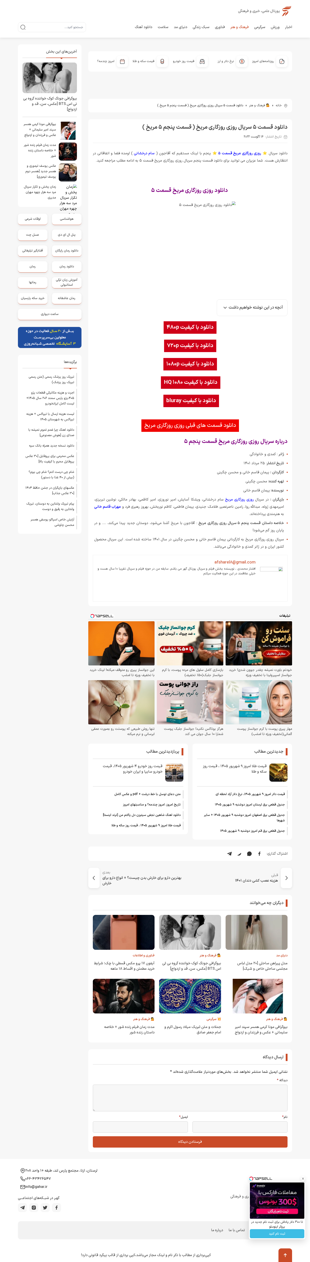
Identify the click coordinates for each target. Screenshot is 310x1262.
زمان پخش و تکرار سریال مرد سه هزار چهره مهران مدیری (40, 192)
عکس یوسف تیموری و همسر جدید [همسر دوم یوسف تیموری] (40, 171)
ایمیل (183, 1117)
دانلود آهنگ (143, 27)
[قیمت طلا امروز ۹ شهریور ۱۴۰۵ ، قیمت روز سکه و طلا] (278, 773)
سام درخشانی (144, 153)
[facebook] (56, 1207)
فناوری (220, 27)
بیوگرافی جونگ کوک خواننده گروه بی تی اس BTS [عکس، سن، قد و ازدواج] (191, 966)
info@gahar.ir (36, 1187)
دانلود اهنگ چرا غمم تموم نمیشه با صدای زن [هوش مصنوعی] (51, 433)
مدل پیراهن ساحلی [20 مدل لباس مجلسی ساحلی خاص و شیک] (262, 966)
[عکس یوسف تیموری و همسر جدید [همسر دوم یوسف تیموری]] (68, 172)
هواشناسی (67, 219)
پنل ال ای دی (67, 234)
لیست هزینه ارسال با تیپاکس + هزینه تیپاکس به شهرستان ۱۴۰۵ (50, 417)
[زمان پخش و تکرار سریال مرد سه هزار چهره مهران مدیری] (68, 193)
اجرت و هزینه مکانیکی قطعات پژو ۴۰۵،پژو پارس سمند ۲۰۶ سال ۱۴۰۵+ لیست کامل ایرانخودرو (50, 398)
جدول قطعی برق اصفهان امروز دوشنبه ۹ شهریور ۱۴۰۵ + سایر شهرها (244, 818)
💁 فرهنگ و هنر (259, 105)
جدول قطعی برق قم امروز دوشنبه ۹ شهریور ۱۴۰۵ (252, 831)
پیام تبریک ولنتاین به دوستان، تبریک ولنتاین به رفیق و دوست (50, 506)
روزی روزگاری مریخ (239, 499)
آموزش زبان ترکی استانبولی (66, 282)
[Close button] (303, 1178)
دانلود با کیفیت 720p (190, 346)
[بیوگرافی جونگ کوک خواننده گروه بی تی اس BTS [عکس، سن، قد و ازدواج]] (49, 78)
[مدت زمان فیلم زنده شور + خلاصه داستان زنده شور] (68, 152)
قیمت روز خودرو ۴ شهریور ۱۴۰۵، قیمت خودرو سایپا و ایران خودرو (132, 769)
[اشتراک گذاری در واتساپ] (249, 853)
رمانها (32, 282)
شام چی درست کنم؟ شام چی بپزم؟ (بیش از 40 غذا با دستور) (51, 475)
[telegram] (22, 1207)
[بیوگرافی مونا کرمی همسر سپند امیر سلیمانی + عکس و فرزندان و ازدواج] (68, 131)
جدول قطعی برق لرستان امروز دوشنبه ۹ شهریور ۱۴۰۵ (250, 804)
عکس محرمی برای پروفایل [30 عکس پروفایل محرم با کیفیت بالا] (49, 459)
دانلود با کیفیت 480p (190, 327)
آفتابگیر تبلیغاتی (32, 250)
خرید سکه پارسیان (32, 298)
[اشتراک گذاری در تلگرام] (229, 853)
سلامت (163, 27)
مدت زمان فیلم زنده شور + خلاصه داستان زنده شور (40, 150)
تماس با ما (237, 1230)
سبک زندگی (201, 27)
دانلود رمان (66, 266)
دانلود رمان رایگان (66, 250)
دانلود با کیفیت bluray (191, 401)
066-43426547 (38, 1179)
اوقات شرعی (33, 219)
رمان (33, 266)
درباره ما (217, 1230)
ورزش (275, 27)
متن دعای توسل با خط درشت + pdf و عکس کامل (147, 794)
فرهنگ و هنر (239, 27)
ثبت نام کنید (277, 1233)
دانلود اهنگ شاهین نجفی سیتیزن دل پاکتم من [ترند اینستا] (142, 815)
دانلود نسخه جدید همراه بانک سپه (51, 445)
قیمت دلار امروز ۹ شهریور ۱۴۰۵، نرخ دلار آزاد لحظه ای (250, 794)
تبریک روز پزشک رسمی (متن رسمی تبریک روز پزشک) (51, 380)
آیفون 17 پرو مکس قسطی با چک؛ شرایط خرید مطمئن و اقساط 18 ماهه (124, 966)
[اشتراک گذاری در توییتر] (239, 853)
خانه (279, 105)
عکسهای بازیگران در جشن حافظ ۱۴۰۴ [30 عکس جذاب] (49, 491)
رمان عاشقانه (66, 298)
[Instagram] (33, 1207)
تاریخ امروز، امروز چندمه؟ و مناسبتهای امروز (152, 804)
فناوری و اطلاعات (144, 955)
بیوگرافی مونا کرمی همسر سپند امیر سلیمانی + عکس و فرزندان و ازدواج (261, 1029)
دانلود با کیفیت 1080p (190, 364)
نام (285, 1117)
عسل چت (32, 234)
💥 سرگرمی (214, 1019)
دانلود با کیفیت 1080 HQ (190, 382)
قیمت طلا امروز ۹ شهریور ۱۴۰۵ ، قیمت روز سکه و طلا (235, 769)
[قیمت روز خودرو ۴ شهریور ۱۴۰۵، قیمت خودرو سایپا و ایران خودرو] (174, 773)
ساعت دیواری (50, 314)
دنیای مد (180, 27)
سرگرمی (259, 27)
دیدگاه (282, 1080)
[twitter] (45, 1207)
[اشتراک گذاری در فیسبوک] (259, 853)
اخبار (288, 27)
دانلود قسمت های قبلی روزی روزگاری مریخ (190, 425)
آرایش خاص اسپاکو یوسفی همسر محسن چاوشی (52, 522)
